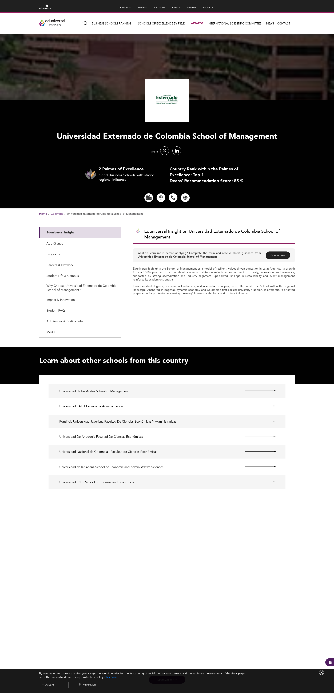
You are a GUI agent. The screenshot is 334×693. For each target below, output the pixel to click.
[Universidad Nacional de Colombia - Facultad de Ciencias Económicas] (257, 451)
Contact (283, 23)
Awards (197, 23)
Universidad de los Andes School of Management (94, 391)
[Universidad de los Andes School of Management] (257, 391)
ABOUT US (208, 7)
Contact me (278, 255)
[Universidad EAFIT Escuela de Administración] (257, 406)
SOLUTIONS (159, 7)
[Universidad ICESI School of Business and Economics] (257, 482)
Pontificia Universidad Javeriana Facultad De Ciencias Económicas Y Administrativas (117, 421)
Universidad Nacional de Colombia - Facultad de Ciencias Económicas (108, 452)
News (270, 23)
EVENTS (176, 7)
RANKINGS (125, 7)
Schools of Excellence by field (161, 23)
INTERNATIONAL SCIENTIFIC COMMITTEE (234, 23)
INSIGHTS (191, 7)
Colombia (57, 214)
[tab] (80, 232)
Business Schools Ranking (111, 23)
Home (43, 214)
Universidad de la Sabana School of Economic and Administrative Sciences (111, 467)
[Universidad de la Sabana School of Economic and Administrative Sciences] (257, 466)
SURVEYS (142, 7)
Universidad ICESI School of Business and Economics (96, 482)
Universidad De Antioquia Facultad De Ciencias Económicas (101, 437)
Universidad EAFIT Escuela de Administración (91, 406)
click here (111, 677)
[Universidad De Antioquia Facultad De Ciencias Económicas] (257, 436)
